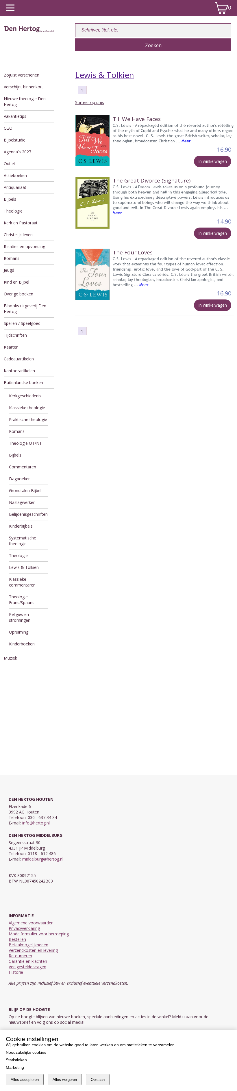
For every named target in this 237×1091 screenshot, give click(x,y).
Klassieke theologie (27, 407)
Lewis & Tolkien (24, 567)
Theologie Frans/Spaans (21, 599)
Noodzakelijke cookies (26, 1052)
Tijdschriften (15, 335)
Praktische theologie (28, 419)
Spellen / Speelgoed (22, 323)
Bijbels (10, 199)
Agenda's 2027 (17, 151)
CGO (8, 128)
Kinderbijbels (21, 526)
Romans (11, 258)
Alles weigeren (65, 1079)
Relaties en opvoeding (24, 246)
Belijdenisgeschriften (28, 514)
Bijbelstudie (14, 140)
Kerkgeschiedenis (25, 396)
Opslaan (98, 1079)
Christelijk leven (18, 234)
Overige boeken (18, 294)
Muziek (10, 658)
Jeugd (9, 270)
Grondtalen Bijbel (25, 490)
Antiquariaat (15, 187)
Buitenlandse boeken (23, 382)
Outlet (9, 163)
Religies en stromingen (19, 617)
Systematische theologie (22, 540)
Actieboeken (15, 175)
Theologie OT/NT (25, 443)
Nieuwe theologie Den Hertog (25, 101)
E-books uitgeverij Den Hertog (25, 308)
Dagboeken (20, 478)
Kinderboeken (22, 644)
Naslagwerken (22, 502)
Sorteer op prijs (89, 102)
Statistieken (16, 1060)
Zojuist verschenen (21, 75)
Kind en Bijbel (16, 282)
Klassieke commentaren (22, 582)
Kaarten (11, 347)
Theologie (13, 211)
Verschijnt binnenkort (23, 87)
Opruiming (18, 632)
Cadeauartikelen (19, 359)
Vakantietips (15, 116)
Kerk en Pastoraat (21, 223)
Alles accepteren (25, 1079)
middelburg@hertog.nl (42, 859)
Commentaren (22, 467)
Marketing (15, 1067)
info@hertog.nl (36, 823)
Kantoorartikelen (19, 370)
